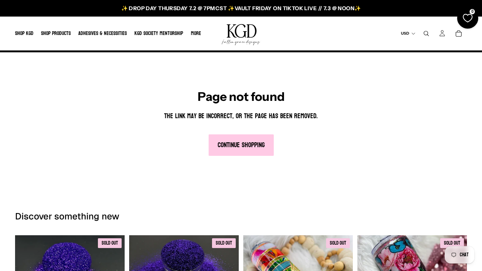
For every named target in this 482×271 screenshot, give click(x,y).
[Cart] (458, 33)
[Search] (426, 33)
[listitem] (196, 33)
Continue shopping (241, 145)
